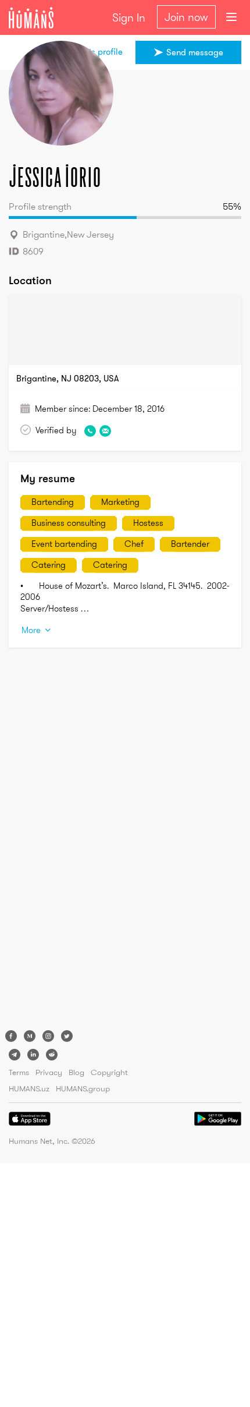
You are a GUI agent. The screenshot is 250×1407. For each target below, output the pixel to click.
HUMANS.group (83, 1088)
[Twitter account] (67, 1036)
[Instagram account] (48, 1036)
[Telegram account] (14, 1054)
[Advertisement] (55, 841)
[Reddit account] (52, 1054)
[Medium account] (29, 1036)
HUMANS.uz (29, 1088)
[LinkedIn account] (33, 1054)
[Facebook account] (11, 1036)
